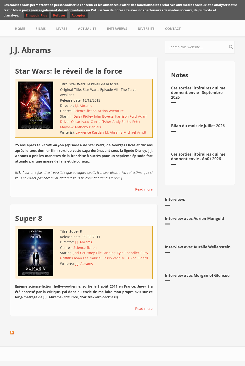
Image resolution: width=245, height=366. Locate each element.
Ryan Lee (81, 258)
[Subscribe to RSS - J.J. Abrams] (84, 332)
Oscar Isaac (80, 121)
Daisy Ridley (83, 116)
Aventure (116, 111)
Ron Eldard (139, 258)
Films (41, 28)
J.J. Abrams (83, 105)
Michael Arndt (134, 132)
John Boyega (104, 116)
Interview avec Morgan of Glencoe (197, 275)
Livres (61, 28)
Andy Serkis (121, 121)
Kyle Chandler (128, 253)
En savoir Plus (36, 15)
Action (103, 111)
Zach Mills (121, 258)
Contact (173, 28)
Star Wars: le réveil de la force (68, 71)
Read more (144, 189)
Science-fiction (85, 111)
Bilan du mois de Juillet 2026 (198, 125)
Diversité (146, 28)
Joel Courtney (84, 253)
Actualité (87, 28)
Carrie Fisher (101, 121)
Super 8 (28, 218)
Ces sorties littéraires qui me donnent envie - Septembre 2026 (198, 92)
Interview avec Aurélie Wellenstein (198, 247)
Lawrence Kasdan (90, 132)
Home (20, 28)
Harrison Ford (126, 116)
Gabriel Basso (101, 258)
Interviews (117, 28)
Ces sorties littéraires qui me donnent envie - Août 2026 (198, 156)
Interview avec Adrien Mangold (194, 218)
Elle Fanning (106, 253)
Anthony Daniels (88, 127)
